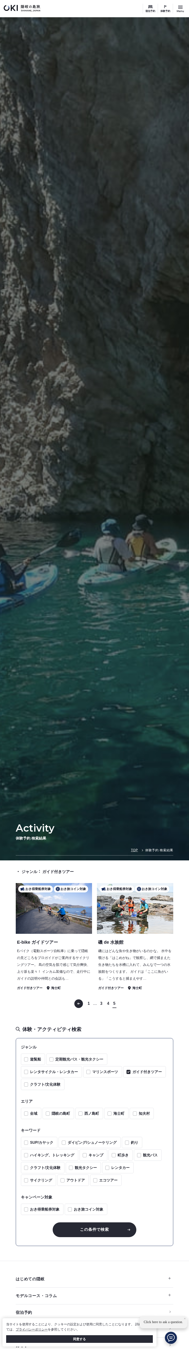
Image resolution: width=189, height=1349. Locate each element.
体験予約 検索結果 (159, 850)
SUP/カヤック (41, 1142)
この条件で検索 (94, 1229)
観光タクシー (86, 1167)
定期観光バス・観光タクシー (79, 1059)
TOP (134, 850)
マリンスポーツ (105, 1072)
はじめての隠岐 (30, 1279)
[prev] (79, 1003)
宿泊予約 (150, 11)
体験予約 (165, 11)
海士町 (119, 1113)
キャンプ (96, 1155)
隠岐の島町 (61, 1113)
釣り (134, 1142)
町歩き (123, 1155)
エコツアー (108, 1180)
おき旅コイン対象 (88, 1209)
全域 (33, 1113)
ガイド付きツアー (147, 1072)
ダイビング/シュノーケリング (92, 1142)
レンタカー (120, 1167)
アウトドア (75, 1180)
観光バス (150, 1155)
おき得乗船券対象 (45, 1209)
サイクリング (41, 1180)
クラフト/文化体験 (45, 1084)
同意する (79, 1339)
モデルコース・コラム (36, 1296)
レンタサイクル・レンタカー (54, 1072)
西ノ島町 (91, 1113)
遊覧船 (35, 1059)
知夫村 (144, 1113)
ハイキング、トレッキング (52, 1155)
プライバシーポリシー (32, 1329)
